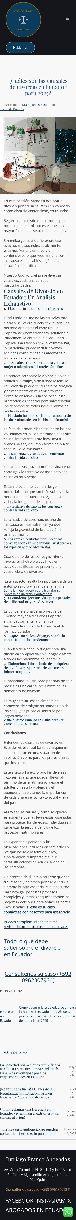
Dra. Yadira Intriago (34, 105)
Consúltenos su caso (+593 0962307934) (38, 977)
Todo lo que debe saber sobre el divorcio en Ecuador (32, 947)
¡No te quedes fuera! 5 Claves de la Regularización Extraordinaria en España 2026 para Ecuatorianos (26, 1093)
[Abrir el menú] (67, 19)
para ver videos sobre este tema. (34, 722)
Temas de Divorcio (12, 109)
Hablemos (20, 47)
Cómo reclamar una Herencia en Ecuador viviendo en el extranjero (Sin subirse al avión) (29, 1113)
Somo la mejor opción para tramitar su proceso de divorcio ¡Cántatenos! (32, 592)
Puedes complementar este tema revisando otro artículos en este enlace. (36, 924)
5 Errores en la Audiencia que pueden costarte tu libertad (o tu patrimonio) (29, 1131)
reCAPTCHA (13, 990)
